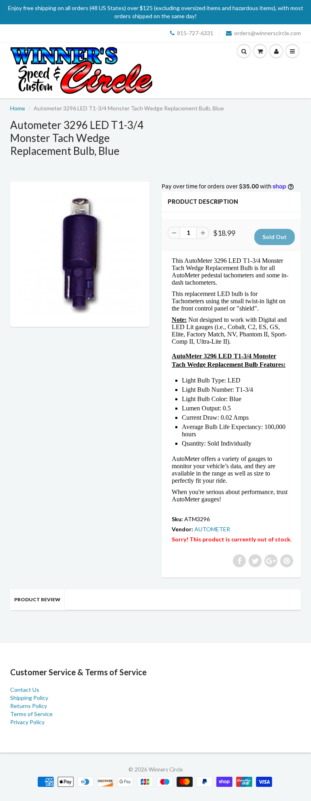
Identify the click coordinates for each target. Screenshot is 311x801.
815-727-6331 (195, 33)
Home (17, 108)
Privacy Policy (27, 722)
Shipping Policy (29, 697)
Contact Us (24, 689)
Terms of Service (31, 713)
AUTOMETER (212, 529)
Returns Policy (28, 705)
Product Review (37, 599)
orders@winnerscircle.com (267, 33)
